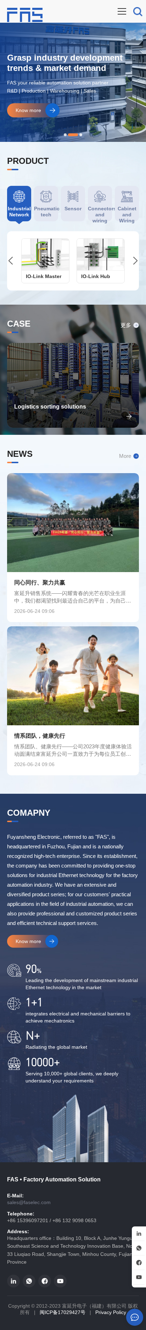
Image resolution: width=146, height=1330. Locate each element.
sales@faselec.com (29, 1202)
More (125, 456)
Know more (28, 110)
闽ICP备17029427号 (62, 1312)
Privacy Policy (110, 1312)
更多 (125, 325)
